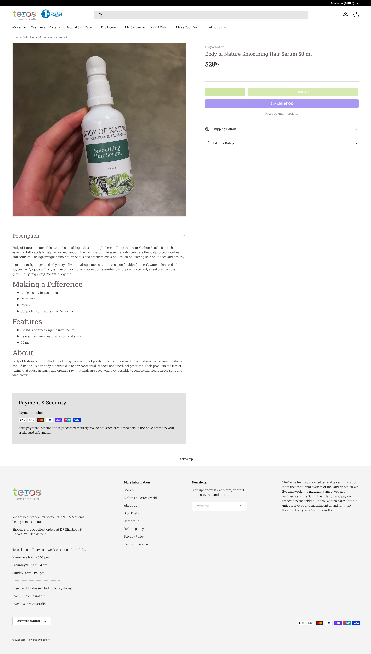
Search (129, 490)
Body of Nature (214, 47)
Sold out (303, 92)
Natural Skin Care (79, 27)
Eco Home (108, 27)
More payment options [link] (281, 113)
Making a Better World (140, 498)
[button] (356, 14)
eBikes (17, 27)
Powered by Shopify (39, 639)
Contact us (131, 521)
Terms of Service (136, 544)
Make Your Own (187, 27)
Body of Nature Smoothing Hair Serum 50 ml (46, 36)
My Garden (133, 27)
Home (15, 36)
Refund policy (134, 529)
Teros (24, 639)
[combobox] (201, 14)
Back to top (185, 459)
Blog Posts (131, 513)
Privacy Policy (134, 536)
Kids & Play (158, 27)
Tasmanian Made (43, 27)
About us (215, 27)
